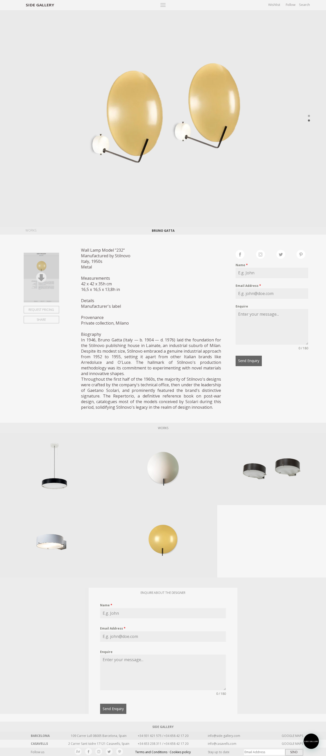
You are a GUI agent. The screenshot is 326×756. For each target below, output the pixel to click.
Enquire (242, 306)
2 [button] (309, 121)
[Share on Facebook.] (246, 254)
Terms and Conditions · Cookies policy (163, 752)
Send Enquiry (248, 360)
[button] (311, 741)
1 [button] (309, 116)
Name (242, 265)
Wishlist (274, 4)
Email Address (248, 286)
